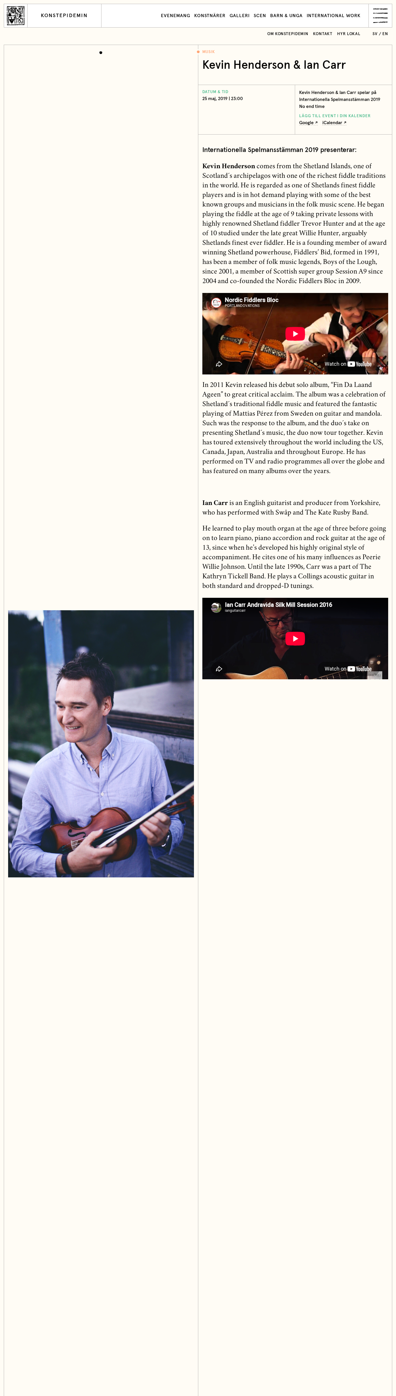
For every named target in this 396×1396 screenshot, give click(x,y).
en (385, 34)
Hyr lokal (349, 34)
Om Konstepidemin (287, 34)
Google (306, 122)
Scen (260, 15)
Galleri (240, 15)
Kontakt (323, 34)
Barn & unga (286, 15)
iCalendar (332, 122)
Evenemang (175, 15)
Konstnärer (210, 15)
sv (375, 34)
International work (334, 15)
